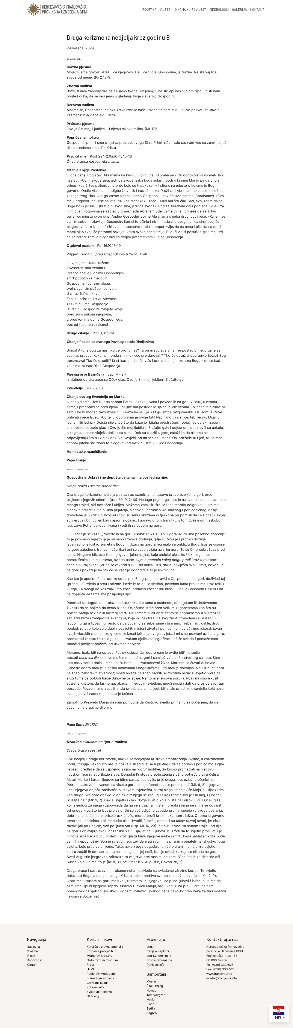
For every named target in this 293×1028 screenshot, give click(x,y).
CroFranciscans (97, 982)
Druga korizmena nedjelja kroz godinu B (118, 37)
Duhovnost (34, 960)
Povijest (199, 9)
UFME (91, 969)
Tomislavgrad (155, 995)
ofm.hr (151, 946)
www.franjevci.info (219, 973)
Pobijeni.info (95, 987)
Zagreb (151, 1013)
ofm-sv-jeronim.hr (158, 955)
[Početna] (57, 9)
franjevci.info (155, 964)
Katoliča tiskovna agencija (105, 946)
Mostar (151, 981)
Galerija (239, 9)
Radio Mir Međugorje (101, 973)
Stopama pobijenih (100, 951)
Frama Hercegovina (100, 978)
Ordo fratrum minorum (102, 960)
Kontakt (257, 9)
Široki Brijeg (154, 986)
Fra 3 (90, 964)
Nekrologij (219, 9)
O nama (180, 9)
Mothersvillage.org (100, 955)
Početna (149, 9)
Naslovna (33, 946)
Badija (150, 1008)
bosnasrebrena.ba (159, 960)
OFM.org (93, 996)
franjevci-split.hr (157, 951)
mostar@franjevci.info (221, 978)
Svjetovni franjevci (99, 991)
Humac (151, 990)
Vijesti (165, 9)
